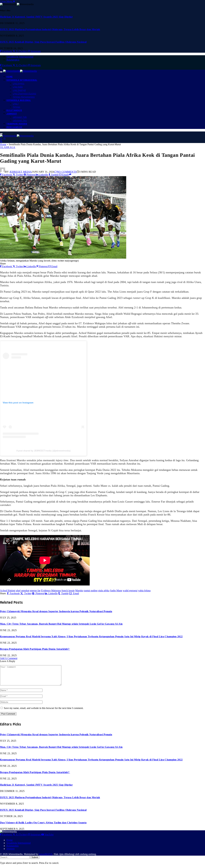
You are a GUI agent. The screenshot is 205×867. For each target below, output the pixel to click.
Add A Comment (8, 658)
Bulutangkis (12, 59)
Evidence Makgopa (51, 590)
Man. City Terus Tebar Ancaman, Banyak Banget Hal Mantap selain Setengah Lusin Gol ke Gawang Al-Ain (61, 623)
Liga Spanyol (19, 90)
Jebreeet (11, 113)
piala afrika (103, 590)
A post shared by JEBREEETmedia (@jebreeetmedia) (43, 450)
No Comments (67, 171)
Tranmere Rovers (16, 123)
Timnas (16, 107)
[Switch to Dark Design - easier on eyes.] (1, 138)
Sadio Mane (116, 590)
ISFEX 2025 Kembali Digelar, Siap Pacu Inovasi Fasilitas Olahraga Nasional (43, 42)
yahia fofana (144, 590)
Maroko (79, 590)
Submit (35, 857)
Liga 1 (15, 103)
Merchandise (14, 127)
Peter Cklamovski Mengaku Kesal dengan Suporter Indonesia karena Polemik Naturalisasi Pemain (56, 611)
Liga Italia (18, 87)
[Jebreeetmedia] (20, 71)
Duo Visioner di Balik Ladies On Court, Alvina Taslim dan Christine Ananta (43, 822)
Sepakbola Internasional (19, 56)
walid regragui (130, 590)
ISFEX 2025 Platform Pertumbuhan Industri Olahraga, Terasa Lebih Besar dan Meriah (50, 29)
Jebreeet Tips (20, 120)
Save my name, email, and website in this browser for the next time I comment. (43, 708)
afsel (18, 590)
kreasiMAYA (46, 854)
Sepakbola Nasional (18, 100)
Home (9, 76)
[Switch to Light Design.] (4, 138)
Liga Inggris (18, 83)
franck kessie (68, 590)
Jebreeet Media (20, 171)
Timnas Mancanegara (24, 97)
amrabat (25, 590)
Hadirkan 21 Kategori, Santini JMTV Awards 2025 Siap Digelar (36, 16)
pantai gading (91, 590)
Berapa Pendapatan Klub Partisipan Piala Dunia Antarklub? (35, 649)
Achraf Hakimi (7, 590)
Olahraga (7, 147)
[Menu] (1, 71)
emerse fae (35, 590)
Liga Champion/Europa (24, 93)
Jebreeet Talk (20, 117)
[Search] (1, 68)
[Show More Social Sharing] (70, 174)
